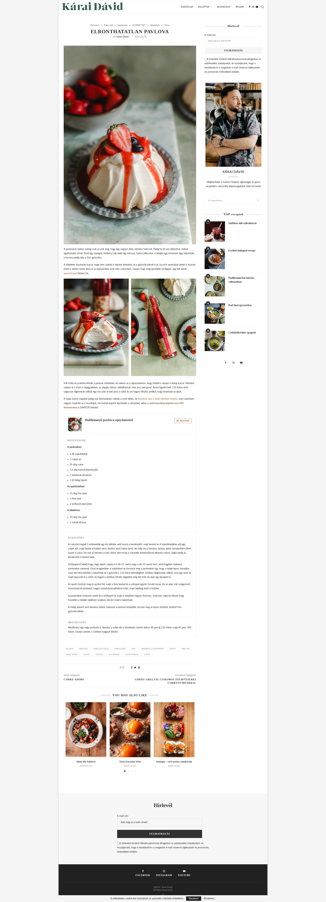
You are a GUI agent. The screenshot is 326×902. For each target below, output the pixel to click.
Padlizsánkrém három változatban (241, 279)
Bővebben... (210, 898)
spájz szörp (72, 654)
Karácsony (123, 25)
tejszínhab (113, 654)
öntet (172, 649)
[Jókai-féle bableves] (86, 729)
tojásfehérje (131, 654)
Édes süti (108, 25)
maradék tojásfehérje (152, 649)
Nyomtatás (184, 421)
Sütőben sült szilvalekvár (242, 223)
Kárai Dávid (123, 37)
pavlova (185, 649)
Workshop (224, 7)
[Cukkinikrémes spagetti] (215, 341)
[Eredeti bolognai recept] (215, 259)
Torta (166, 25)
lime (133, 649)
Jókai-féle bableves (86, 761)
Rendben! (194, 898)
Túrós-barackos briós (130, 761)
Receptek (204, 7)
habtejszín (119, 649)
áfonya (69, 649)
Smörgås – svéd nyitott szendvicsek (174, 761)
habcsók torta (101, 649)
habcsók (83, 649)
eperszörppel (70, 273)
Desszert (94, 25)
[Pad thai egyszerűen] (215, 313)
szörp (87, 654)
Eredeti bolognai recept (241, 250)
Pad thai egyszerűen (239, 305)
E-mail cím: (210, 35)
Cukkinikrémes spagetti (242, 332)
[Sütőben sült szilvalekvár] (215, 231)
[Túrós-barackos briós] (130, 729)
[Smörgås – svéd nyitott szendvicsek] (174, 729)
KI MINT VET (139, 25)
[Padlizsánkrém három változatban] (215, 286)
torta (147, 654)
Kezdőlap (187, 7)
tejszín (99, 654)
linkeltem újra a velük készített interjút (157, 399)
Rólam (240, 7)
